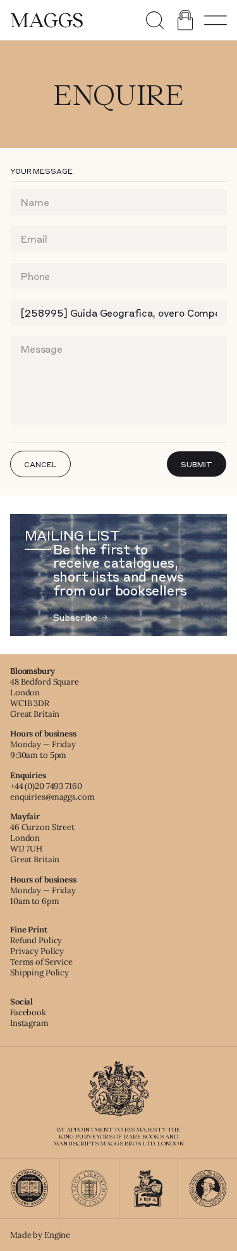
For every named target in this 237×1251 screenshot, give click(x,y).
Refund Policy (36, 940)
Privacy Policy (37, 951)
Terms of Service (41, 961)
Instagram (29, 1023)
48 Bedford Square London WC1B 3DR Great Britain (44, 697)
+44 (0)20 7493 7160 (46, 786)
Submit (196, 464)
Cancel (40, 464)
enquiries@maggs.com (52, 796)
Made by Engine (40, 1235)
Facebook (28, 1012)
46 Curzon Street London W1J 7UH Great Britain (42, 843)
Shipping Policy (39, 972)
